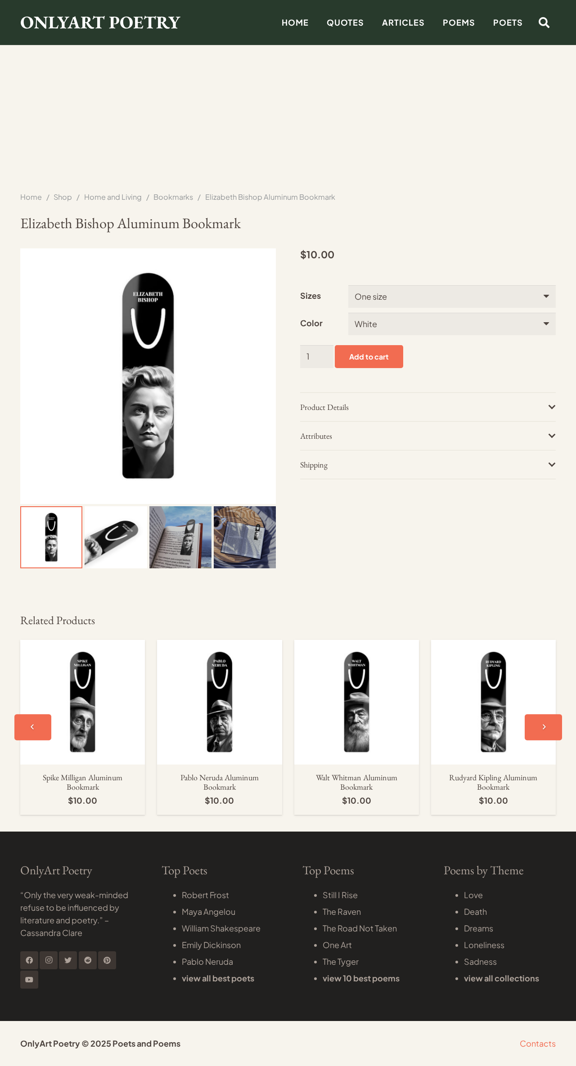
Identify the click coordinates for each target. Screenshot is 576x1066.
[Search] (544, 22)
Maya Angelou (208, 911)
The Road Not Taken (360, 928)
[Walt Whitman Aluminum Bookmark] (356, 646)
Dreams (478, 928)
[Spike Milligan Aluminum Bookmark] (82, 646)
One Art (337, 945)
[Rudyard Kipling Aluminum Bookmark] (493, 646)
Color (311, 323)
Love (473, 895)
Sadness (480, 961)
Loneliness (484, 945)
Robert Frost (205, 895)
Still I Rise (340, 895)
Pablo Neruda (207, 961)
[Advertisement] (288, 67)
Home (31, 197)
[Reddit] (88, 960)
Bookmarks (173, 197)
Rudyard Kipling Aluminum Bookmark (493, 782)
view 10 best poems (361, 978)
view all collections (501, 978)
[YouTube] (29, 980)
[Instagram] (49, 960)
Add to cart (369, 356)
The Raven (342, 911)
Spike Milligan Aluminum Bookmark (82, 782)
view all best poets (218, 978)
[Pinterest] (107, 960)
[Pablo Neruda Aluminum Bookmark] (219, 646)
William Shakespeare (221, 928)
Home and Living (113, 197)
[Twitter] (68, 960)
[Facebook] (29, 960)
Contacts (538, 1043)
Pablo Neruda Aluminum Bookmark (219, 782)
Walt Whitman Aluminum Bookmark (356, 782)
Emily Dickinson (211, 945)
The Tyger (341, 961)
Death (475, 911)
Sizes (310, 295)
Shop (63, 197)
